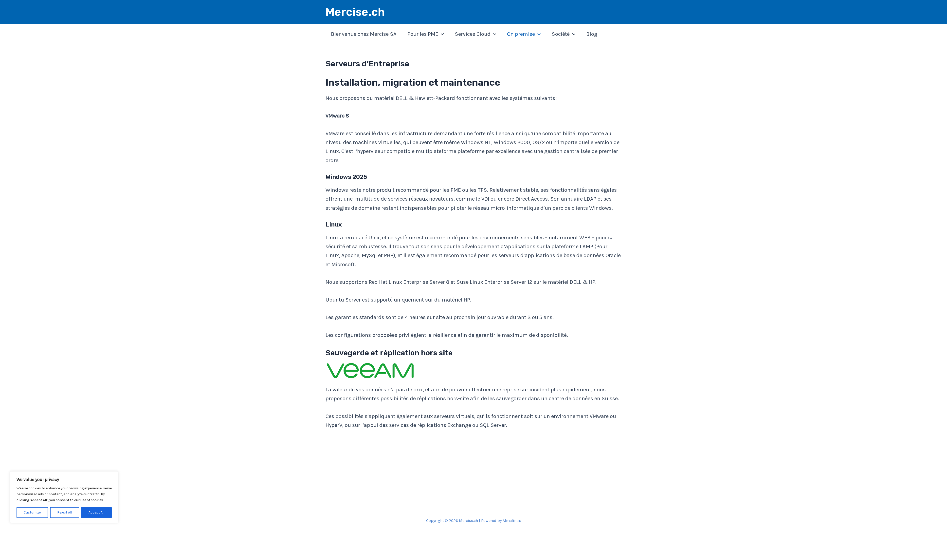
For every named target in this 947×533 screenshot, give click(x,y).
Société (561, 34)
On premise (521, 34)
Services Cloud (473, 34)
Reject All (64, 512)
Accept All (97, 512)
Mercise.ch (355, 12)
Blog (591, 34)
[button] (441, 34)
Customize (32, 512)
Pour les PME (422, 34)
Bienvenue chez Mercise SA (364, 34)
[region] (64, 497)
